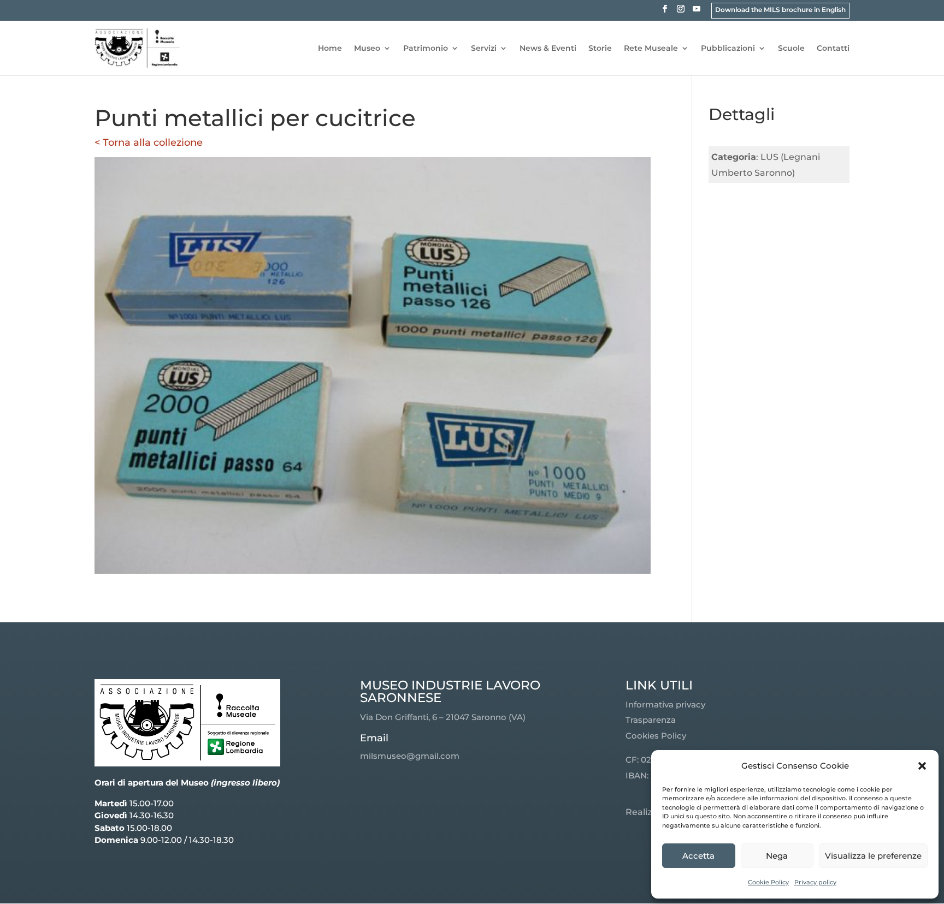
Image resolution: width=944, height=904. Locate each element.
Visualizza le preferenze (873, 856)
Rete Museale (651, 48)
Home (330, 48)
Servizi (484, 48)
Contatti (833, 48)
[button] (922, 765)
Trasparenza (651, 720)
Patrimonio (425, 48)
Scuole (791, 48)
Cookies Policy (656, 735)
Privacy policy (815, 882)
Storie (600, 48)
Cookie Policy (768, 882)
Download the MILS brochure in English (780, 9)
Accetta (698, 856)
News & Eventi (548, 48)
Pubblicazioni (728, 48)
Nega (777, 856)
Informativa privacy (665, 704)
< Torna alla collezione (149, 142)
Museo (367, 48)
